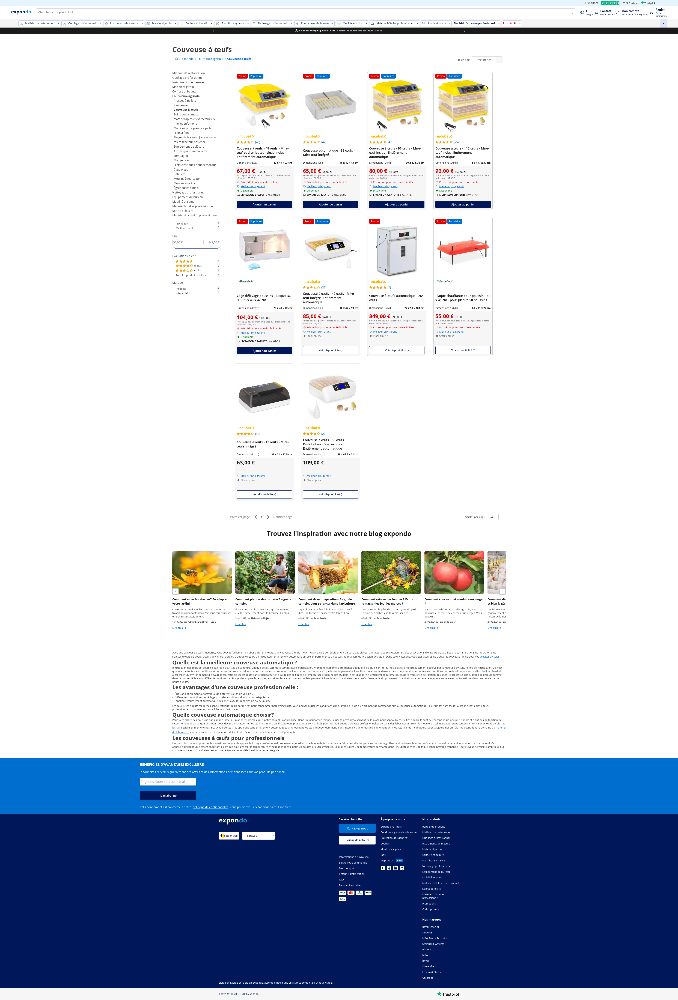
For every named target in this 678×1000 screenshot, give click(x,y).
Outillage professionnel (187, 78)
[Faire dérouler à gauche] (213, 30)
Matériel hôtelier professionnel (192, 206)
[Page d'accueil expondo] (176, 59)
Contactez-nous (357, 828)
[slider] (174, 248)
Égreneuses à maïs (186, 188)
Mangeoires (181, 160)
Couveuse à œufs (186, 110)
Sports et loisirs (182, 211)
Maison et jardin (183, 87)
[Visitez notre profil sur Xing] (402, 869)
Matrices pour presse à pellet (193, 128)
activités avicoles (489, 656)
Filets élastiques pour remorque (195, 165)
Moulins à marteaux (187, 179)
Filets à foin (181, 133)
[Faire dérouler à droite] (464, 30)
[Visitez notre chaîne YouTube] (383, 869)
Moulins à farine (184, 183)
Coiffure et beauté (184, 91)
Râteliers (179, 174)
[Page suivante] (268, 517)
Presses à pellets (185, 101)
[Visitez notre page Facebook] (389, 869)
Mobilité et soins (183, 202)
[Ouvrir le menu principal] (12, 23)
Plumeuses (181, 105)
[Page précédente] (255, 517)
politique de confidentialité (210, 807)
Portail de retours (357, 840)
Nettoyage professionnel (188, 192)
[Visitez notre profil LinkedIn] (395, 869)
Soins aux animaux (186, 114)
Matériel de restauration (188, 73)
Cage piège (181, 169)
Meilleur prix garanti (253, 186)
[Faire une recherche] (571, 12)
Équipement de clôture (189, 146)
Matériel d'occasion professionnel (194, 215)
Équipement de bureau (187, 197)
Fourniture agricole (186, 96)
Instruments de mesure (188, 82)
